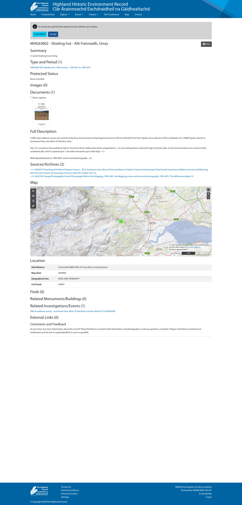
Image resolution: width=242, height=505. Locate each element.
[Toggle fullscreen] (208, 189)
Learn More (39, 34)
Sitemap (65, 497)
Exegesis (190, 487)
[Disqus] (121, 374)
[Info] (33, 201)
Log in (209, 497)
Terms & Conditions (70, 490)
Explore (64, 15)
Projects (93, 15)
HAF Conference (111, 15)
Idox (200, 487)
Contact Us (66, 487)
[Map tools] (33, 206)
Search (78, 15)
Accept (53, 34)
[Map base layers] (33, 196)
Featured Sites (48, 15)
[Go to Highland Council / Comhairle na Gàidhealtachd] (39, 6)
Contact (138, 15)
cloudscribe (206, 494)
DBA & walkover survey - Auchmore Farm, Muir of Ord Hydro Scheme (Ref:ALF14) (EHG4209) (72, 311)
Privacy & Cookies (69, 494)
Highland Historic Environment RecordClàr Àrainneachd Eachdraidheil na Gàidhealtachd (101, 7)
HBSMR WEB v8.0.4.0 (202, 490)
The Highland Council (57, 502)
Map (127, 15)
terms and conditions (193, 247)
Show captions (39, 98)
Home (33, 15)
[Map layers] (33, 191)
